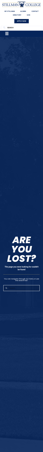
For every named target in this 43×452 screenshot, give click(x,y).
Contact (35, 11)
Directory (17, 15)
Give (28, 15)
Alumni (23, 11)
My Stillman (10, 11)
